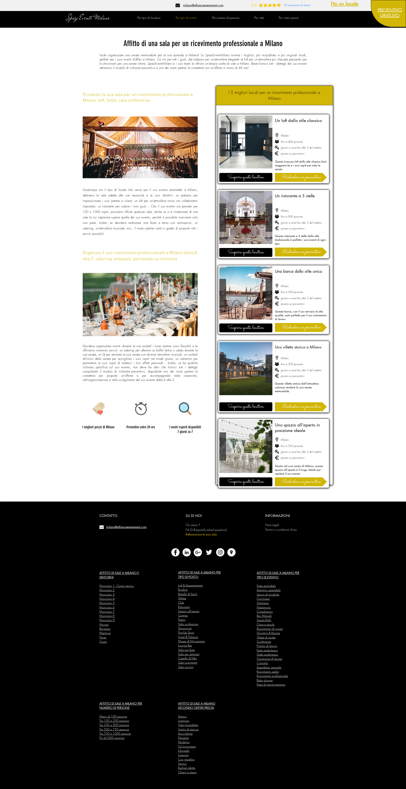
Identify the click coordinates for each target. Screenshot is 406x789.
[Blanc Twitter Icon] (209, 552)
